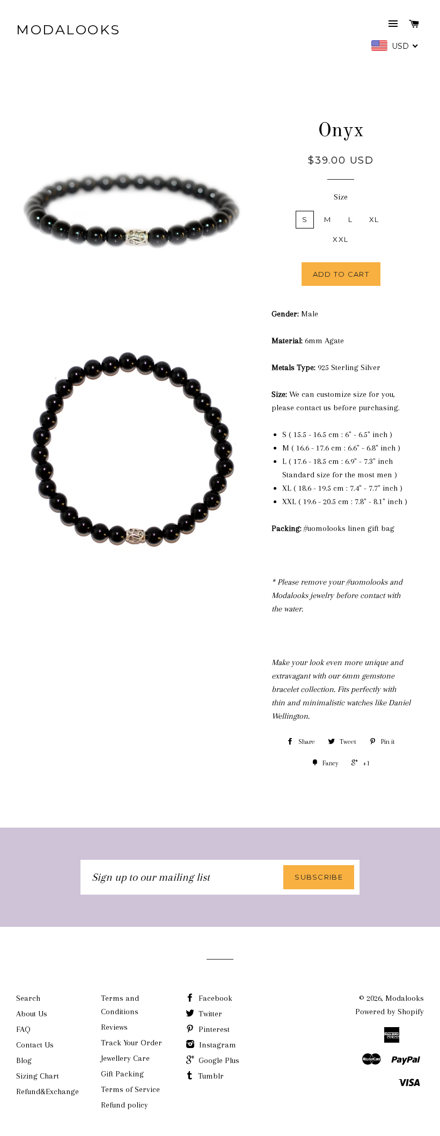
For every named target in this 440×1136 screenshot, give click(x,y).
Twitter (209, 1014)
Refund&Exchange (47, 1091)
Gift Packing (122, 1074)
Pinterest (213, 1029)
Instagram (216, 1045)
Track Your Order (131, 1043)
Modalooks (68, 29)
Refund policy (124, 1105)
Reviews (114, 1027)
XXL (340, 239)
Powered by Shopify (389, 1011)
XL (374, 219)
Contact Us (35, 1045)
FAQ (23, 1029)
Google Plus (217, 1060)
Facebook (214, 998)
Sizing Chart (37, 1076)
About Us (31, 1014)
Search (28, 998)
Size (341, 197)
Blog (24, 1060)
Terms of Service (130, 1089)
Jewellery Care (125, 1058)
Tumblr (210, 1076)
